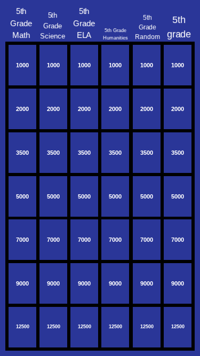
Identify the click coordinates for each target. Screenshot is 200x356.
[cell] (22, 65)
